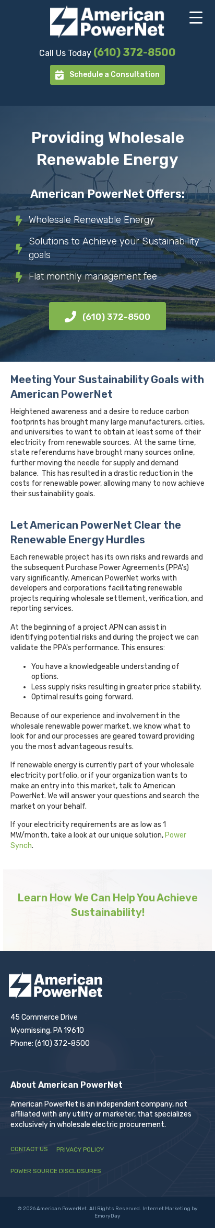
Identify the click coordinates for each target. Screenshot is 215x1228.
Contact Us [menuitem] (29, 1149)
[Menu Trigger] (196, 17)
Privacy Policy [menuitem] (80, 1149)
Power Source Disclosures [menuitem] (55, 1171)
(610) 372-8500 (134, 52)
